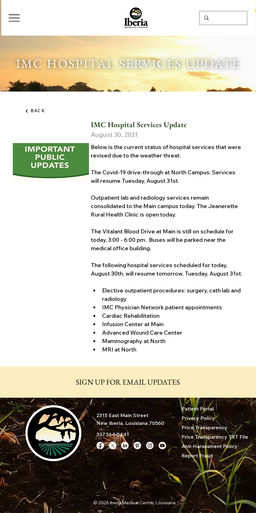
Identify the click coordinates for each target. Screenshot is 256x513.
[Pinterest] (137, 445)
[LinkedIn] (125, 445)
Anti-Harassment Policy (209, 446)
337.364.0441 (112, 434)
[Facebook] (100, 445)
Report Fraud (197, 455)
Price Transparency (204, 427)
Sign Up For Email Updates (128, 382)
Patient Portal (197, 409)
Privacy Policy (198, 418)
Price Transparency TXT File (214, 437)
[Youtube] (162, 445)
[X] (112, 445)
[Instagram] (150, 445)
